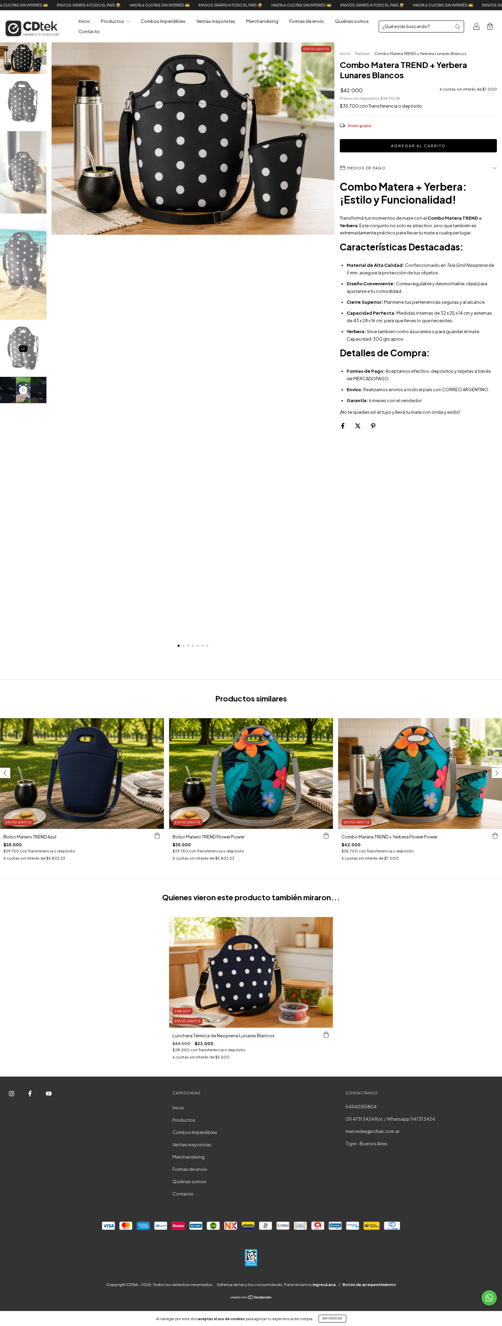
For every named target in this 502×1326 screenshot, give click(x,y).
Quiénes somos (352, 21)
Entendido (332, 1318)
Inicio (84, 21)
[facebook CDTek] (30, 1093)
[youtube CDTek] (48, 1093)
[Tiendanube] (251, 1298)
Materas (362, 53)
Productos (113, 21)
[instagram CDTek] (11, 1093)
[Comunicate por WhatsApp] (489, 1298)
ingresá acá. (324, 1284)
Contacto (89, 31)
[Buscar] (457, 26)
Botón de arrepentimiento (369, 1284)
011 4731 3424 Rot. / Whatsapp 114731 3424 (390, 1119)
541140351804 (361, 1106)
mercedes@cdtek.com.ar (373, 1131)
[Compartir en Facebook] (343, 425)
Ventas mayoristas (215, 21)
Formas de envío (306, 21)
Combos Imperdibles (163, 21)
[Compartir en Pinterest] (373, 425)
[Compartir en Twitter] (358, 425)
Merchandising (262, 21)
